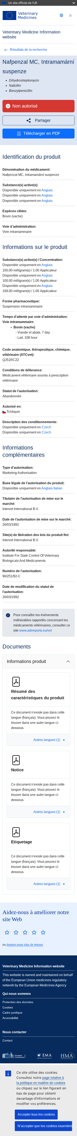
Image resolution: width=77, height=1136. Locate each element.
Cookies (7, 1007)
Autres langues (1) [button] (46, 740)
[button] (38, 120)
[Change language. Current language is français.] (61, 15)
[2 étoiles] (11, 932)
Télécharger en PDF (41, 133)
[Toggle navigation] (70, 16)
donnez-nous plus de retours (25, 944)
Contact (7, 1040)
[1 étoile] (6, 932)
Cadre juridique (12, 1012)
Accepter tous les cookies (36, 1114)
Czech (46, 427)
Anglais (47, 190)
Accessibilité (10, 1018)
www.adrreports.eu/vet (35, 630)
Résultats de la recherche (28, 49)
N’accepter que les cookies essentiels (45, 1126)
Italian (57, 488)
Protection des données (17, 1002)
